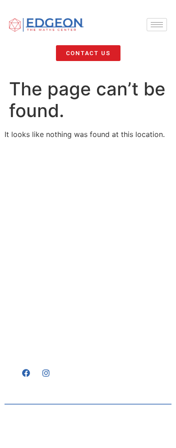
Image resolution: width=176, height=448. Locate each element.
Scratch (150, 428)
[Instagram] (46, 373)
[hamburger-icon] (157, 24)
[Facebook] (26, 373)
